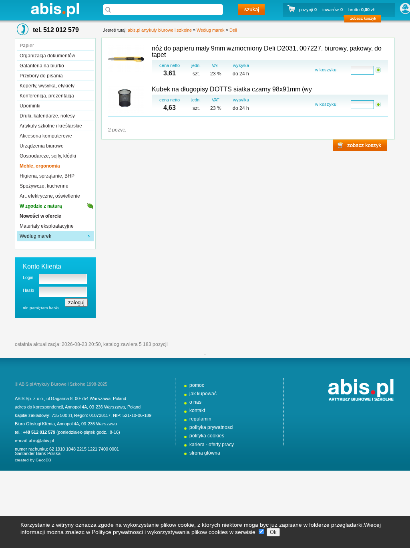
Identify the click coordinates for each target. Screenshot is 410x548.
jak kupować (203, 393)
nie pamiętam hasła (41, 307)
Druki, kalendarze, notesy (47, 116)
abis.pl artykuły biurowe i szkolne (55, 10)
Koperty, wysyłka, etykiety (47, 86)
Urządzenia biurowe (42, 146)
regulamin (200, 419)
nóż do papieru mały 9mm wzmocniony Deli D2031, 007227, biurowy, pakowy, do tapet (267, 51)
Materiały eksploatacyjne (47, 226)
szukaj (251, 9)
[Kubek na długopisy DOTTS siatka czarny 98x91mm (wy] (126, 100)
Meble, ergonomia (40, 166)
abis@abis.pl (41, 440)
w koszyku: (326, 69)
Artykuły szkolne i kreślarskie (51, 126)
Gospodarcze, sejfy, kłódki (48, 156)
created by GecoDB (33, 460)
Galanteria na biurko (42, 66)
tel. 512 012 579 (56, 29)
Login (28, 277)
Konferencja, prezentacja (47, 96)
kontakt (197, 410)
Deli (233, 30)
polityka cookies (206, 436)
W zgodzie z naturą (41, 206)
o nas (195, 402)
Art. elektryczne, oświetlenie (50, 196)
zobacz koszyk (365, 20)
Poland (119, 398)
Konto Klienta (42, 266)
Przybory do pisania (41, 76)
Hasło (28, 290)
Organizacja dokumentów (47, 56)
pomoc (196, 385)
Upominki (30, 106)
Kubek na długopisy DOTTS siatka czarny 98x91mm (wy (232, 89)
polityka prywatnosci (211, 427)
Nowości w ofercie (40, 216)
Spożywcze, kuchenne (44, 186)
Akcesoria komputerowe (46, 136)
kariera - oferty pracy (211, 444)
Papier (27, 46)
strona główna (204, 453)
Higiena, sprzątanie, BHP (47, 176)
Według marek (35, 236)
